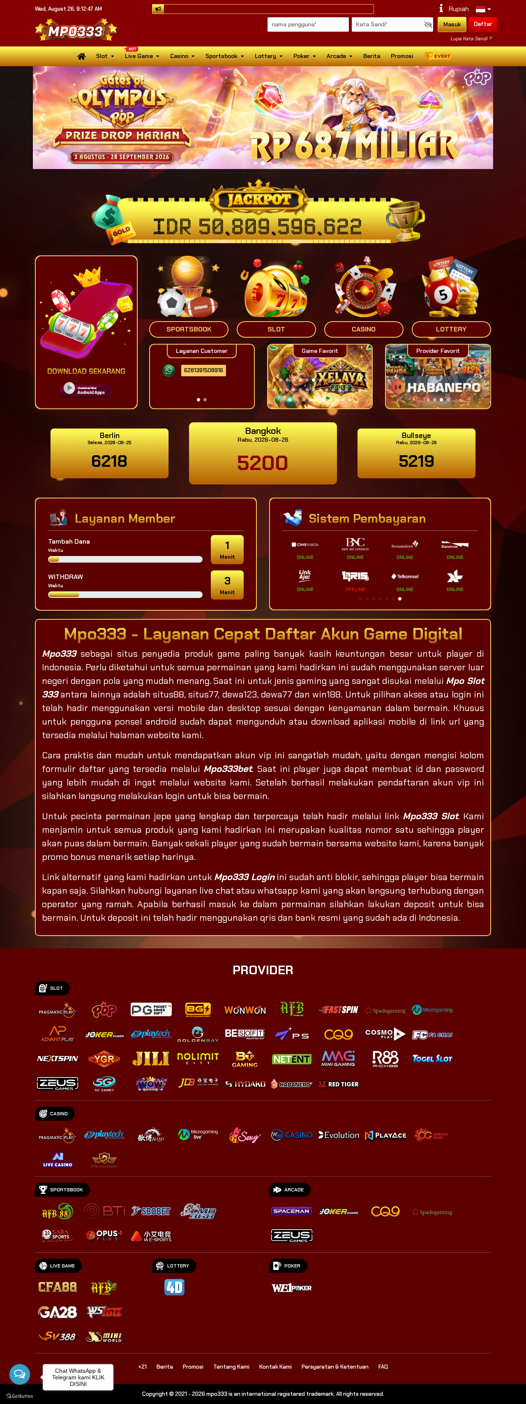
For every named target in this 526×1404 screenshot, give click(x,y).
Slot (102, 56)
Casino (179, 56)
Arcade (336, 56)
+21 (142, 1366)
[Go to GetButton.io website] (20, 1395)
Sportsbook (221, 56)
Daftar (483, 24)
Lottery (265, 56)
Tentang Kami (231, 1366)
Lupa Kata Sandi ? (470, 38)
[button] (483, 118)
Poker (301, 56)
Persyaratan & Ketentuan (335, 1366)
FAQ (383, 1366)
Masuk (452, 24)
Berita (371, 56)
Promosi (402, 56)
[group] (438, 376)
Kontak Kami (275, 1366)
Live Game (139, 56)
